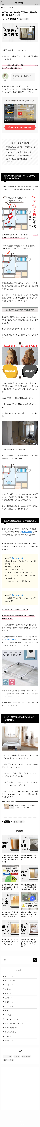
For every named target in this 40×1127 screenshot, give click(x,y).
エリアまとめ (7, 1056)
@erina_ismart (26, 532)
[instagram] (17, 1121)
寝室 (8, 1010)
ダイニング (10, 980)
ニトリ (8, 1036)
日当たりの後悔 (24, 19)
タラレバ (16, 1056)
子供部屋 (9, 1015)
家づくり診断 (11, 1028)
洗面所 (13, 19)
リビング (9, 976)
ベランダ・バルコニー (14, 1023)
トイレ (9, 1006)
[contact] (23, 1121)
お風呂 (9, 1002)
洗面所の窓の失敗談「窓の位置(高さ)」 (19, 155)
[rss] (20, 1121)
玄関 (8, 989)
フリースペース (11, 1019)
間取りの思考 (10, 1032)
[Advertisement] (20, 1089)
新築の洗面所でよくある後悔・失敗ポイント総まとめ (25, 807)
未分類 (9, 1040)
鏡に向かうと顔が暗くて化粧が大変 (19, 152)
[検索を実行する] (35, 960)
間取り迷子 (20, 3)
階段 (8, 993)
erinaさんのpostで (11, 639)
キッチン (9, 985)
